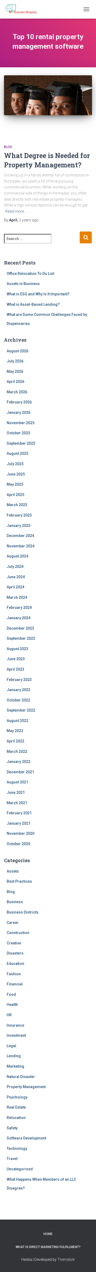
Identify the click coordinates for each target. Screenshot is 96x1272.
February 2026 (19, 402)
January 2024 (18, 618)
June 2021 (16, 792)
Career (13, 922)
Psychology (17, 1097)
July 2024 (15, 566)
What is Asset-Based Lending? (33, 304)
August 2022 (17, 720)
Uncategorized (20, 1169)
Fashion (14, 974)
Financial (15, 984)
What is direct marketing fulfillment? (48, 1247)
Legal (11, 1046)
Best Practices (19, 881)
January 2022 (18, 761)
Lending (14, 1056)
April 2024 (15, 587)
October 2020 (18, 844)
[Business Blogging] (23, 9)
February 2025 (19, 515)
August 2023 (17, 649)
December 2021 (20, 772)
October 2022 (18, 700)
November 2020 (20, 833)
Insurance (15, 1025)
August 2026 (17, 351)
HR (9, 1015)
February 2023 (19, 680)
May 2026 (15, 371)
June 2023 (16, 659)
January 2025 (18, 525)
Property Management (26, 1087)
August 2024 (17, 556)
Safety (12, 1128)
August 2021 (17, 782)
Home (48, 1234)
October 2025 (18, 433)
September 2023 (21, 638)
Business (15, 902)
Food (11, 994)
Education (15, 963)
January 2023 (18, 690)
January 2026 (18, 412)
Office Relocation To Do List (30, 273)
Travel (12, 1159)
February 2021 (19, 813)
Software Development (26, 1138)
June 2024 (16, 577)
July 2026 (15, 361)
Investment (16, 1035)
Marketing (15, 1066)
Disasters (15, 953)
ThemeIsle (66, 1259)
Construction (18, 933)
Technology (17, 1148)
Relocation (16, 1118)
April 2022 (15, 741)
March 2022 (17, 751)
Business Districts (22, 912)
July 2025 (15, 464)
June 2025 (16, 474)
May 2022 (15, 731)
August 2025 (17, 453)
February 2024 (19, 607)
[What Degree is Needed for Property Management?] (48, 104)
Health (12, 1004)
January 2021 (18, 823)
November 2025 (20, 423)
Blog (8, 147)
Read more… (15, 211)
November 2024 (20, 546)
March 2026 (17, 392)
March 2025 (17, 505)
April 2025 (15, 495)
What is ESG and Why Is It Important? (38, 294)
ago (29, 220)
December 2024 (20, 536)
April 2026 (15, 381)
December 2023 (20, 628)
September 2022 (21, 710)
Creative (14, 943)
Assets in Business (23, 284)
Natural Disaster (21, 1077)
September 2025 (21, 443)
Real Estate (16, 1107)
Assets (13, 871)
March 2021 (17, 803)
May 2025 (15, 484)
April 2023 (15, 669)
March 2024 (17, 597)
